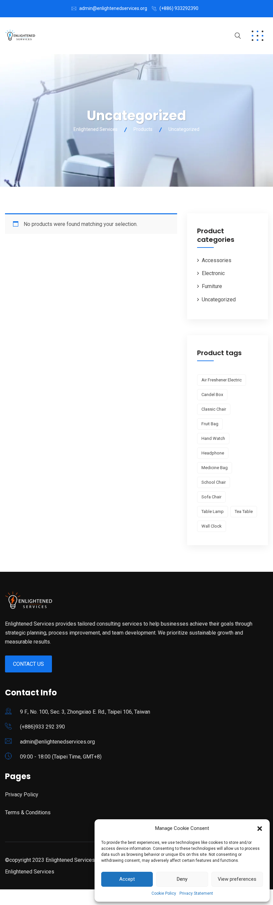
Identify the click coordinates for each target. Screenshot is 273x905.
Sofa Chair (211, 496)
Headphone (212, 453)
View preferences (237, 879)
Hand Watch (213, 438)
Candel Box (212, 394)
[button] (259, 828)
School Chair (213, 482)
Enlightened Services (29, 871)
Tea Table (244, 511)
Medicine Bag (214, 467)
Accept (127, 879)
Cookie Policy (163, 893)
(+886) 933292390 (178, 8)
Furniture (212, 286)
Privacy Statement (196, 893)
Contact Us (28, 664)
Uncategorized (219, 299)
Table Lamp (212, 511)
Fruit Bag (209, 423)
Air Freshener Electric (221, 379)
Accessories (216, 260)
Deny (182, 879)
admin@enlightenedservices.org (113, 8)
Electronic (213, 273)
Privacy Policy (21, 794)
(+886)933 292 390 (42, 727)
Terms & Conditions (28, 812)
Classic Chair (213, 409)
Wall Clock (211, 526)
